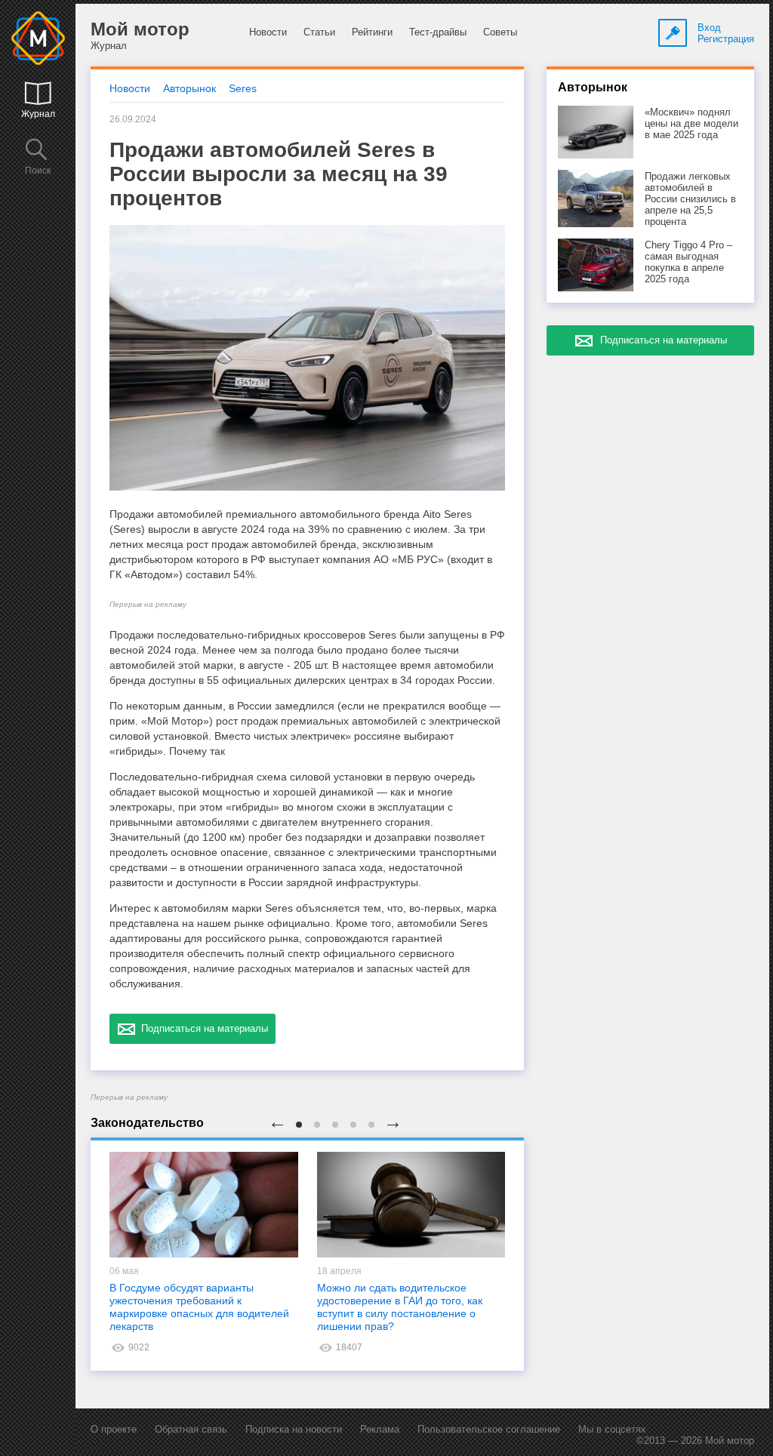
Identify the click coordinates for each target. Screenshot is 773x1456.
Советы (500, 32)
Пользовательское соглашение (488, 1429)
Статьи (319, 32)
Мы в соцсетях (612, 1429)
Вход (709, 27)
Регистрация (726, 39)
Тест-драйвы (438, 32)
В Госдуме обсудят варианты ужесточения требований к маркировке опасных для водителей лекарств (199, 1307)
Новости (268, 32)
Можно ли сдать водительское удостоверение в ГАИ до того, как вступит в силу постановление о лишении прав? (399, 1307)
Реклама (379, 1429)
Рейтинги (372, 32)
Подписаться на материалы (201, 1028)
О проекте (114, 1429)
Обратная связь (191, 1429)
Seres (243, 88)
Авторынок (189, 88)
